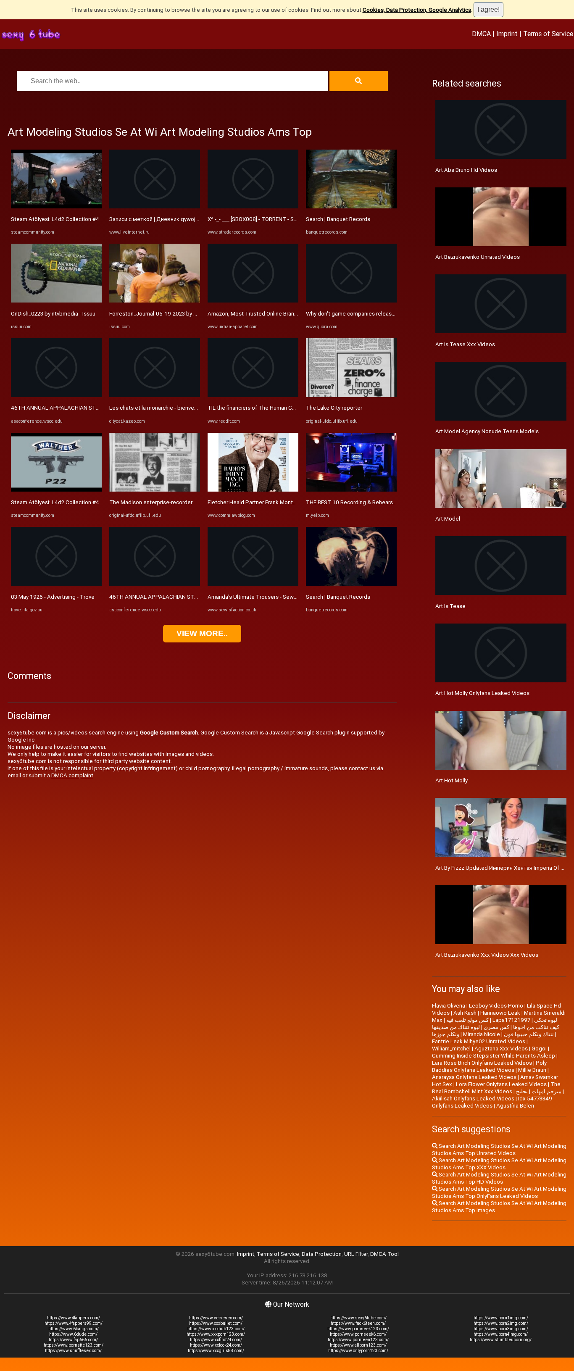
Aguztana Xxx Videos (501, 1048)
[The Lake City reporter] (351, 395)
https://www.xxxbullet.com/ (215, 1323)
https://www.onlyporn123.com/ (358, 1350)
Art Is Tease (450, 606)
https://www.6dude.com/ (73, 1334)
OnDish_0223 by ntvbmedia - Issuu (53, 313)
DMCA (481, 33)
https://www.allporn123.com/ (358, 1345)
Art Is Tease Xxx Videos (465, 344)
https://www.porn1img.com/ (501, 1318)
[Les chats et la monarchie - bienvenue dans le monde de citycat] (154, 395)
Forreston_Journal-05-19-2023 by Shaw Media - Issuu (175, 313)
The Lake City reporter (334, 407)
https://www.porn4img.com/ (501, 1334)
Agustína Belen (515, 1105)
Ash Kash (465, 1012)
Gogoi (539, 1048)
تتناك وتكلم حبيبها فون (529, 1034)
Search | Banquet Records (338, 219)
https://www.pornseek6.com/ (358, 1334)
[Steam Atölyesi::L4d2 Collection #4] (56, 206)
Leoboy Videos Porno (496, 1005)
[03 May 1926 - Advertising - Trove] (56, 583)
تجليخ (522, 1091)
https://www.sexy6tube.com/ (358, 1318)
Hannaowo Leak (500, 1012)
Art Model (447, 518)
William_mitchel (451, 1048)
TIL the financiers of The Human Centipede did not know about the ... (293, 407)
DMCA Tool (384, 1254)
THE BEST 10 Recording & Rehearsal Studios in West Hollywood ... (388, 502)
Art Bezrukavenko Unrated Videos (477, 257)
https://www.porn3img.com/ (501, 1329)
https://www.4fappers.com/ (73, 1318)
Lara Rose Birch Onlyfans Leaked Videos (482, 1062)
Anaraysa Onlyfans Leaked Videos (474, 1077)
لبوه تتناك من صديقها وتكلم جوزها (456, 1031)
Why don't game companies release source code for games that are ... (393, 313)
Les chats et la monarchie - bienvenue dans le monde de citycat (188, 407)
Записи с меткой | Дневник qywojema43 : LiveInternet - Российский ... (197, 219)
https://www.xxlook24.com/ (216, 1345)
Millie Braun (532, 1070)
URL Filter (356, 1254)
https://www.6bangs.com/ (73, 1329)
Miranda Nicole (481, 1034)
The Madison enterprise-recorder (150, 502)
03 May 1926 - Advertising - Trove (53, 596)
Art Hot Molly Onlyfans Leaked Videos (482, 693)
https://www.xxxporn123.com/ (216, 1334)
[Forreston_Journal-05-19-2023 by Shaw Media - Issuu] (154, 300)
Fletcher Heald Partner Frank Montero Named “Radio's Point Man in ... (293, 502)
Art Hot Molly (451, 780)
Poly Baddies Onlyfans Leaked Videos (489, 1066)
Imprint (507, 33)
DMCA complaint (72, 775)
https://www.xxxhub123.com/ (216, 1329)
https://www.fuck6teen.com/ (358, 1323)
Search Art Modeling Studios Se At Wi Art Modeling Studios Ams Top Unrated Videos (499, 1149)
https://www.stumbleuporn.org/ (501, 1339)
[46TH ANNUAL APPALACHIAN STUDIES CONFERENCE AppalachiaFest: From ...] (56, 395)
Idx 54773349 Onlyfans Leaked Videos (492, 1102)
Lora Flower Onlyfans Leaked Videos (501, 1084)
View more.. (202, 633)
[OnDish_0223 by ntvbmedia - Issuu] (56, 300)
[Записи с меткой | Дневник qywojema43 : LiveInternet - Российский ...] (154, 206)
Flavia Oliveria (448, 1005)
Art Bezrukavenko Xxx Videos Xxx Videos (486, 954)
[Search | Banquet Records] (351, 206)
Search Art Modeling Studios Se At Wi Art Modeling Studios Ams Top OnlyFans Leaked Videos (499, 1192)
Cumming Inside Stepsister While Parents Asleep (493, 1055)
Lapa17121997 (511, 1020)
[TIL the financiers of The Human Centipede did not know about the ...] (253, 395)
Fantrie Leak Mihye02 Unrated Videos (478, 1041)
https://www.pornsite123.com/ (73, 1345)
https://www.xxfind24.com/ (216, 1339)
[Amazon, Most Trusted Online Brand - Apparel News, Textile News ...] (253, 300)
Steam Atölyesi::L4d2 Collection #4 (55, 219)
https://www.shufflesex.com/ (73, 1350)
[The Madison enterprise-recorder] (154, 489)
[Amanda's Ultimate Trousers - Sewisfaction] (253, 583)
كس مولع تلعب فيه (467, 1020)
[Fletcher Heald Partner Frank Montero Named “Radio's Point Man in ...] (253, 489)
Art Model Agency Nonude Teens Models (487, 431)
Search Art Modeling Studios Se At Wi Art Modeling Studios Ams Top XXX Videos (499, 1164)
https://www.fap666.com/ (73, 1339)
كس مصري (496, 1027)
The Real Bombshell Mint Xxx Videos (496, 1088)
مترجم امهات (546, 1091)
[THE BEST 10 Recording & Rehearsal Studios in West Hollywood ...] (351, 489)
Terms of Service (548, 33)
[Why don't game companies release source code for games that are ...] (351, 300)
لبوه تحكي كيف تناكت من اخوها (536, 1023)
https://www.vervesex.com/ (216, 1318)
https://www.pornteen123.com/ (358, 1339)
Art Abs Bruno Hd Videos (466, 170)
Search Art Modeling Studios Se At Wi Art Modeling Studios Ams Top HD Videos (499, 1178)
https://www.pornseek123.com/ (358, 1329)
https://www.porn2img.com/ (501, 1323)
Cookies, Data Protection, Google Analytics (417, 9)
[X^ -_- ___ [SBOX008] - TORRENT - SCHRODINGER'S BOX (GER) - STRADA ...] (253, 206)
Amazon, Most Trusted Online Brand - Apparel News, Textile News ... (293, 313)
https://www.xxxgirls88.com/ (216, 1350)
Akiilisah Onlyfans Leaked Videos (473, 1098)
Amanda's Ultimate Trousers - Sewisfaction (262, 596)
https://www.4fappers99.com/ (74, 1323)
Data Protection (322, 1254)
